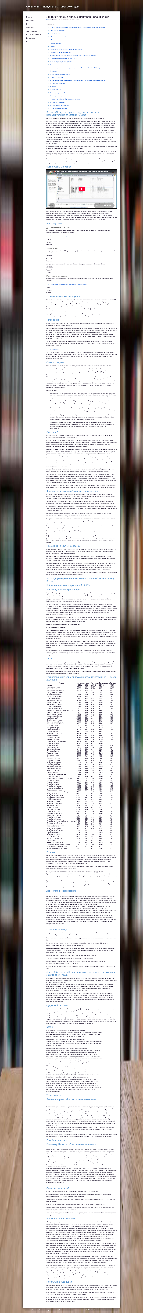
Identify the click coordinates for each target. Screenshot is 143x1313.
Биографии (30, 20)
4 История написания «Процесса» (61, 37)
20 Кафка (53, 86)
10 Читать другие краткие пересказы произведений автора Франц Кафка (73, 55)
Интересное (30, 38)
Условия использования (66, 1310)
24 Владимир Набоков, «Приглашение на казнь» (65, 99)
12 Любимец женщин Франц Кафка (61, 61)
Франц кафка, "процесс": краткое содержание (64, 236)
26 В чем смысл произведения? (60, 105)
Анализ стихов (31, 31)
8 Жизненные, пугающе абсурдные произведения (66, 49)
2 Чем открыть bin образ (57, 30)
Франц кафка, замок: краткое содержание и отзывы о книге (68, 284)
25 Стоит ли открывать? (57, 102)
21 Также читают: (55, 89)
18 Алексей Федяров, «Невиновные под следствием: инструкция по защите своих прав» (78, 80)
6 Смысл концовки (55, 43)
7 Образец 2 (53, 46)
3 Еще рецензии (55, 33)
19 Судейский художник (57, 83)
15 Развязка (53, 71)
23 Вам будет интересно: (58, 96)
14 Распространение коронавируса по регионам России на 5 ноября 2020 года (75, 68)
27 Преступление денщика (58, 108)
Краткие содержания (33, 34)
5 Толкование (54, 40)
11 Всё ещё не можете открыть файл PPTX (63, 58)
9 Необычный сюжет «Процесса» (60, 52)
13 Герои (52, 65)
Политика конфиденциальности (48, 1310)
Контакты (27, 1310)
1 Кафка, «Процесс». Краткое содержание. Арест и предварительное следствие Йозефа (78, 27)
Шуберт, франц (54, 349)
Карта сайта (30, 41)
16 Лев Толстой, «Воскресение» (60, 74)
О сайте (34, 1310)
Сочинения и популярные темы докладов (106, 1310)
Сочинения (30, 27)
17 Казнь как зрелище (57, 77)
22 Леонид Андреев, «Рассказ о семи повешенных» (66, 93)
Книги (28, 24)
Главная (29, 17)
